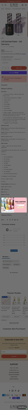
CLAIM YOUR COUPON (20, 207)
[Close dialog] (26, 198)
